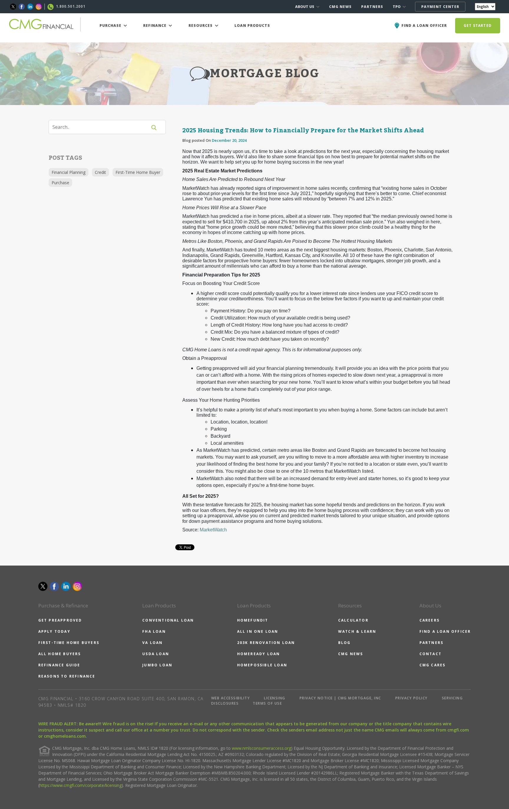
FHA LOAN (154, 631)
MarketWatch (213, 529)
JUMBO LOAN (157, 665)
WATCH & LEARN (357, 631)
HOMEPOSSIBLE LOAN (262, 665)
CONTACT (430, 653)
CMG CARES (432, 665)
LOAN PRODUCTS (252, 25)
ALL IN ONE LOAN (257, 631)
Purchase (60, 182)
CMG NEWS (340, 6)
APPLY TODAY (54, 631)
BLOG (344, 642)
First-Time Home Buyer (137, 172)
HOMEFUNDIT (252, 620)
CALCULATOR (353, 620)
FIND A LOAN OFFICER (445, 631)
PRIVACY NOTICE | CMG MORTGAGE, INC (340, 698)
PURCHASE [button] (111, 25)
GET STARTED (478, 25)
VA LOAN (152, 642)
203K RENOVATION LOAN (266, 642)
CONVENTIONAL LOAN (168, 620)
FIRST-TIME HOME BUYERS (68, 642)
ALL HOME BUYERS (59, 653)
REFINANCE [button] (155, 25)
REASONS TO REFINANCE (66, 676)
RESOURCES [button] (201, 25)
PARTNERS (372, 6)
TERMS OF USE (267, 703)
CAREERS (429, 620)
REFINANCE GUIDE (59, 665)
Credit (100, 172)
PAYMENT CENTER (440, 6)
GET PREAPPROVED (60, 620)
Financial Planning (68, 172)
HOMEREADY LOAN (258, 653)
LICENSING (274, 698)
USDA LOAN (155, 653)
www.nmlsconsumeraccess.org (261, 748)
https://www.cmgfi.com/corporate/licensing (80, 785)
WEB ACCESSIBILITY (230, 698)
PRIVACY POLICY (411, 698)
